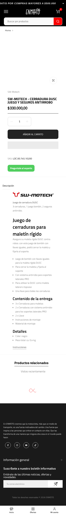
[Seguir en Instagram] (17, 445)
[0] (58, 11)
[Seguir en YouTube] (26, 445)
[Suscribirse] (55, 484)
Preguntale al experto (21, 168)
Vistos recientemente (33, 371)
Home (8, 30)
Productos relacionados (31, 362)
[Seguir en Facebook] (8, 445)
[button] (33, 145)
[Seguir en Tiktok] (35, 445)
